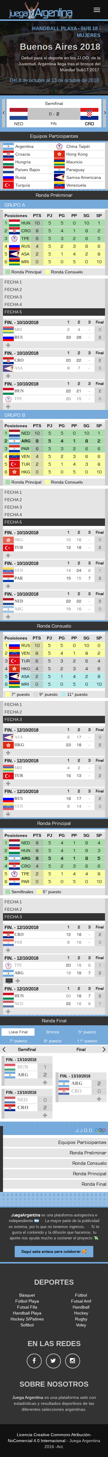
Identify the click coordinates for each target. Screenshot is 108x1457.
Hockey (81, 1313)
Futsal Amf (81, 1301)
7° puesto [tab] (18, 1040)
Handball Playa (27, 1313)
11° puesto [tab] (87, 1040)
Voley (81, 1325)
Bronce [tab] (52, 1031)
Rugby (81, 1319)
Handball (81, 1307)
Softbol (27, 1325)
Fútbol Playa (27, 1301)
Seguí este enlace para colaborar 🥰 (54, 1251)
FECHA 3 (13, 297)
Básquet (27, 1295)
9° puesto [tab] (53, 1040)
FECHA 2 (13, 289)
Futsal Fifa (27, 1307)
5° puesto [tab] (87, 1031)
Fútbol (81, 1295)
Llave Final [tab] (18, 1031)
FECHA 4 (13, 304)
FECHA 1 (13, 282)
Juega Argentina (27, 1397)
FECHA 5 (13, 311)
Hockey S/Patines (27, 1319)
